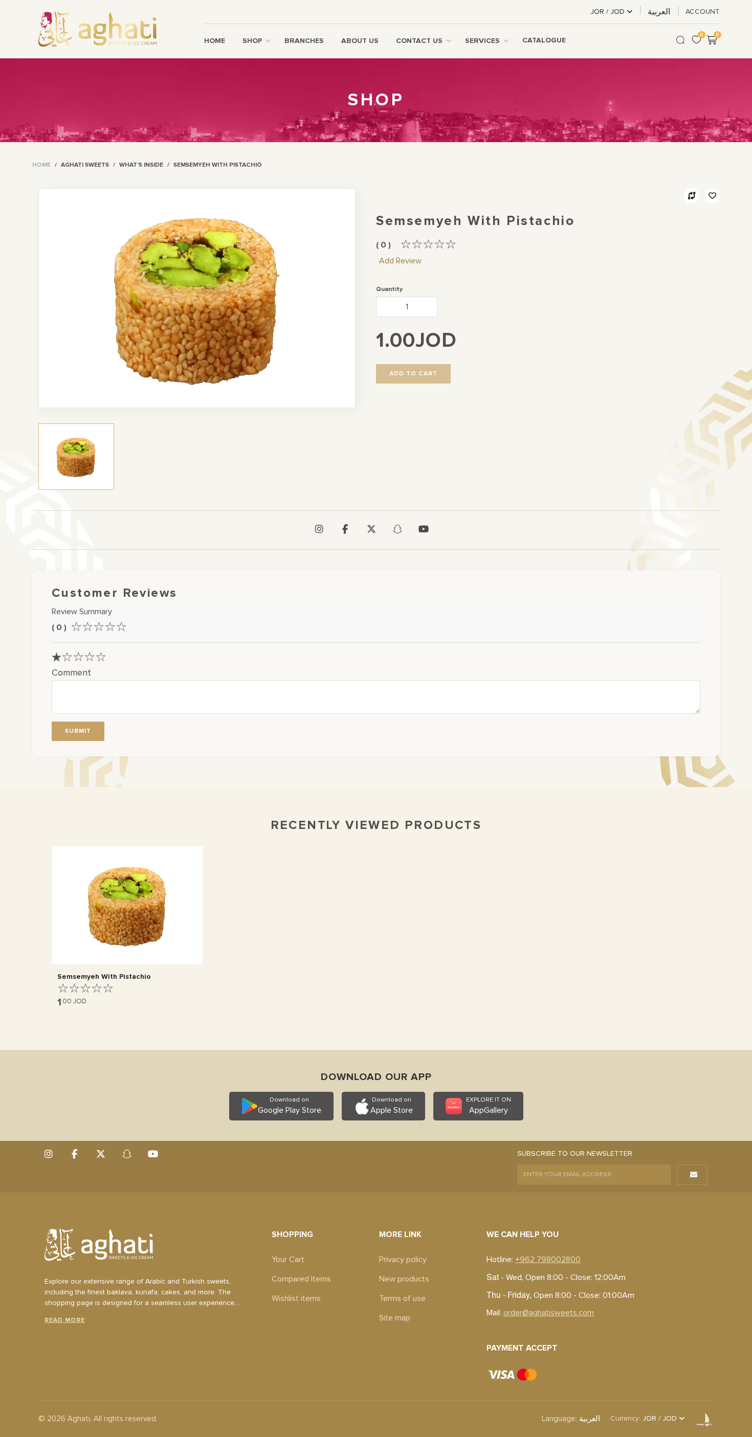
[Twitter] (371, 530)
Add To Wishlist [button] (712, 196)
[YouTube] (423, 530)
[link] (41, 165)
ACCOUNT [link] (702, 11)
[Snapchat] (397, 530)
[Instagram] (319, 530)
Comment (71, 673)
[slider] (428, 244)
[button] (78, 731)
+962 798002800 (548, 1259)
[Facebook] (345, 530)
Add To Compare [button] (691, 196)
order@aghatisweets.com (548, 1313)
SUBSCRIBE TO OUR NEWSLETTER (574, 1153)
